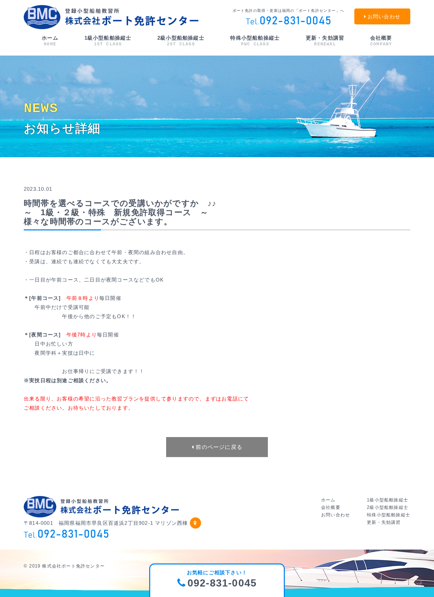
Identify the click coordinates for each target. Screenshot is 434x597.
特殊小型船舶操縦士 (255, 41)
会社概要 (381, 41)
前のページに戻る (218, 447)
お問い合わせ (335, 514)
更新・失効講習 (325, 41)
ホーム (50, 41)
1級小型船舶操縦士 (108, 41)
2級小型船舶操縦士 (180, 41)
